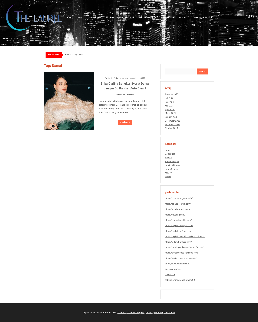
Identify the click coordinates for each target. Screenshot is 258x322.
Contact (207, 17)
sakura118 (170, 274)
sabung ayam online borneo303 (180, 280)
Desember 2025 (172, 121)
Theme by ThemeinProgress (131, 312)
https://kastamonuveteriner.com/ (180, 258)
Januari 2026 (171, 117)
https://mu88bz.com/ (175, 215)
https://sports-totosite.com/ (178, 209)
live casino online (173, 269)
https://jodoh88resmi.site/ (177, 263)
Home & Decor (167, 17)
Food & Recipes (126, 17)
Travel (194, 17)
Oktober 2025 (171, 128)
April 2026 (170, 109)
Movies (182, 17)
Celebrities (95, 17)
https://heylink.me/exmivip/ (178, 231)
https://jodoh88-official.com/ (178, 242)
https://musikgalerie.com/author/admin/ (184, 247)
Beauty (81, 17)
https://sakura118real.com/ (178, 204)
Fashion (110, 17)
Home (70, 17)
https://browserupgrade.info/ (179, 198)
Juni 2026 (169, 102)
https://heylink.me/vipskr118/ (179, 225)
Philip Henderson (121, 78)
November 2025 (172, 124)
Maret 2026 (170, 113)
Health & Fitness (147, 17)
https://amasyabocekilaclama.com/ (182, 253)
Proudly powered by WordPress (160, 312)
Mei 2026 (169, 106)
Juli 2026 (169, 98)
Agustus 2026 (171, 94)
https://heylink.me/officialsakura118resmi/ (185, 236)
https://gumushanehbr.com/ (178, 220)
